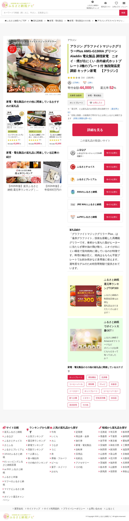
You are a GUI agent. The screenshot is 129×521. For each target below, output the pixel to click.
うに (53, 449)
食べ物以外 (33, 458)
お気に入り (116, 7)
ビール (54, 463)
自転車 (79, 449)
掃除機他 (92, 377)
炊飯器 (114, 384)
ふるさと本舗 (10, 477)
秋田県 (103, 449)
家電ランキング (35, 445)
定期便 (79, 432)
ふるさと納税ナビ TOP (16, 21)
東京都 (113, 441)
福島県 (103, 458)
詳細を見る (18, 42)
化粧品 (79, 458)
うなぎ (54, 445)
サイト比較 (12, 427)
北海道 (103, 432)
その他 (85, 405)
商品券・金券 (82, 436)
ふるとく (110, 508)
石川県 (113, 458)
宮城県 (103, 445)
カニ (53, 441)
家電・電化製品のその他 (80, 21)
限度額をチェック (93, 7)
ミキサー (86, 398)
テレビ (102, 384)
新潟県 (113, 449)
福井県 (113, 463)
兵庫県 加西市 (76, 95)
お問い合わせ (95, 508)
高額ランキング (35, 449)
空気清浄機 (100, 398)
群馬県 (103, 471)
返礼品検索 (38, 21)
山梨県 (113, 467)
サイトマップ (33, 508)
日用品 (79, 454)
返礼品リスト (106, 7)
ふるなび (8, 436)
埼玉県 (113, 432)
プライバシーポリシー (74, 508)
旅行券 (79, 441)
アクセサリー (82, 463)
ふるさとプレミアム (14, 449)
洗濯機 (104, 377)
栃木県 (103, 467)
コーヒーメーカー (110, 391)
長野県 (113, 471)
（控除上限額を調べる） (82, 118)
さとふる (8, 445)
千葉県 (113, 436)
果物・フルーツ (59, 458)
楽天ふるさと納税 (13, 432)
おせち (54, 471)
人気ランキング (35, 436)
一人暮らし (33, 454)
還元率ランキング (36, 441)
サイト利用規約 (51, 508)
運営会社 (18, 508)
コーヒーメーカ (76, 384)
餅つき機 (73, 398)
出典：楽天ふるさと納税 (53, 94)
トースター (74, 391)
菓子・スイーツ (59, 467)
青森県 (103, 436)
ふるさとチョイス (13, 441)
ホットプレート (76, 103)
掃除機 (91, 384)
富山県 (113, 454)
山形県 (103, 454)
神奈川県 (114, 445)
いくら (54, 436)
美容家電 (73, 405)
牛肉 (53, 432)
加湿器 (114, 398)
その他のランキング (38, 463)
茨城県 (103, 463)
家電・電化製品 (56, 21)
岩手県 (103, 441)
